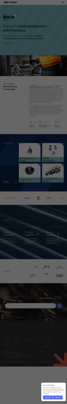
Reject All (57, 397)
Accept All (47, 397)
